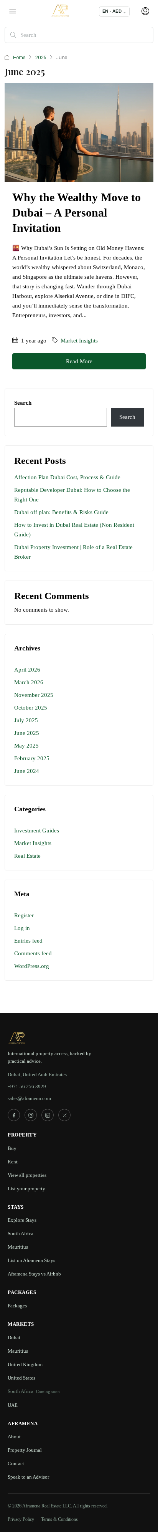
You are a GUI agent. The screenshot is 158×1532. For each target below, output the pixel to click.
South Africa (20, 1233)
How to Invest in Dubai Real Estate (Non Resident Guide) (74, 530)
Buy (12, 1148)
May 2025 (26, 746)
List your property (26, 1188)
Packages (17, 1306)
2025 (40, 57)
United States (21, 1378)
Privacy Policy (21, 1519)
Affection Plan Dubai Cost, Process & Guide (67, 477)
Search (22, 403)
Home (19, 57)
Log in (22, 928)
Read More (79, 361)
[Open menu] (12, 11)
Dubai (14, 1337)
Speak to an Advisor (28, 1477)
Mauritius (18, 1247)
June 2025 (26, 733)
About (14, 1436)
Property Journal (25, 1450)
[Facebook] (14, 1115)
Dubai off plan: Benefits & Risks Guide (61, 512)
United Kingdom (25, 1364)
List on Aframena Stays (31, 1260)
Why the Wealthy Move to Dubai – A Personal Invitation (76, 212)
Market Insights (79, 341)
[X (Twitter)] (64, 1115)
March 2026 (28, 682)
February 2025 (31, 758)
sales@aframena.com (29, 1098)
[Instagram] (31, 1115)
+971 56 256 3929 (27, 1086)
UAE (13, 1405)
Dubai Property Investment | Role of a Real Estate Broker (73, 552)
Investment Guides (36, 830)
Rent (13, 1162)
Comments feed (33, 953)
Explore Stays (22, 1220)
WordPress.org (31, 966)
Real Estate (27, 856)
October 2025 (30, 708)
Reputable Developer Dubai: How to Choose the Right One (72, 495)
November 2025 (33, 695)
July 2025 (26, 720)
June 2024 (26, 771)
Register (24, 915)
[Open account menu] (144, 11)
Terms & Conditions (59, 1519)
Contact (16, 1463)
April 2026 (27, 670)
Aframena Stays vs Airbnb (34, 1274)
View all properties (27, 1175)
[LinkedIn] (47, 1115)
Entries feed (28, 941)
